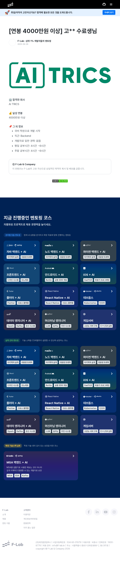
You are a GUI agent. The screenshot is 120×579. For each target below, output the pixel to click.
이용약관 (26, 514)
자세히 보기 (109, 12)
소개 (4, 514)
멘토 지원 (6, 523)
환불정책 (26, 523)
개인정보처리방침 (30, 519)
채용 (4, 519)
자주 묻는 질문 (29, 527)
